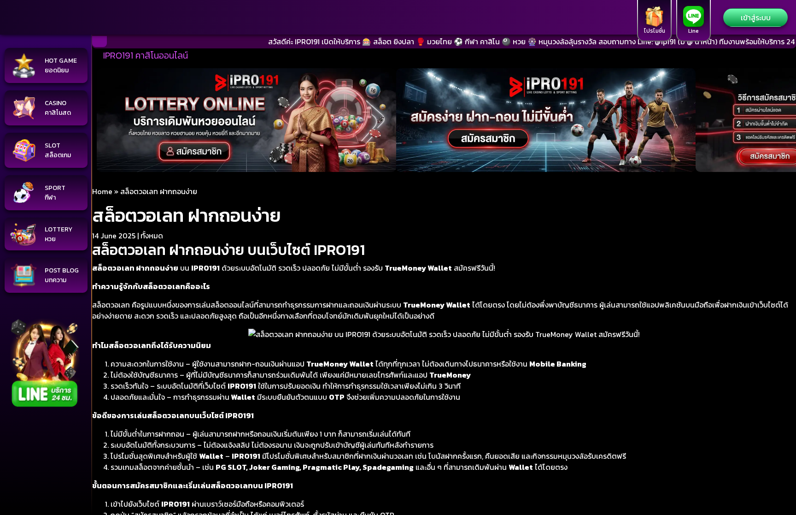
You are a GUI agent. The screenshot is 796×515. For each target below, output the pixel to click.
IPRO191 (246, 456)
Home (102, 191)
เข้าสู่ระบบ (756, 17)
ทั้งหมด (151, 235)
